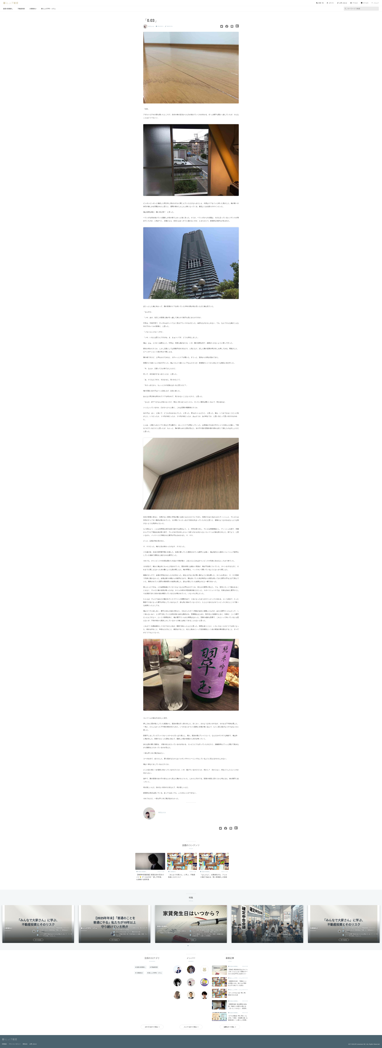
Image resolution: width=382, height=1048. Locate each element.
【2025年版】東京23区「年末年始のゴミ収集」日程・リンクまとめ (131, 935)
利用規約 (4, 1044)
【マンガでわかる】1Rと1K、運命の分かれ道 (128, 932)
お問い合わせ (33, 1044)
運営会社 (25, 1044)
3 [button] (191, 945)
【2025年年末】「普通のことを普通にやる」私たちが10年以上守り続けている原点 (131, 928)
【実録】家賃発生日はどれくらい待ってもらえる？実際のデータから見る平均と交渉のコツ (208, 927)
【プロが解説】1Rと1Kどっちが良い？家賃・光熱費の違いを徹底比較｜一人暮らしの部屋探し (208, 935)
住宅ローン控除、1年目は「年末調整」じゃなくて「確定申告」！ (284, 927)
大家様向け (32, 8)
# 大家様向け (139, 973)
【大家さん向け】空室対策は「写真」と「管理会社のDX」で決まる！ (55, 931)
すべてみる (38, 940)
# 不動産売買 (154, 967)
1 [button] (188, 945)
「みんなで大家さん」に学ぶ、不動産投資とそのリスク (54, 928)
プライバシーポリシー (15, 1044)
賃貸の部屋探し (8, 8)
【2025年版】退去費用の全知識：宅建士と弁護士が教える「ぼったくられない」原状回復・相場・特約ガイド (208, 931)
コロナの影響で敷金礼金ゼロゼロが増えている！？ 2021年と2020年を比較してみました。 (55, 935)
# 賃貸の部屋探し (140, 967)
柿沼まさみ (151, 26)
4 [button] (193, 945)
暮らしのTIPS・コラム (48, 8)
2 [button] (190, 945)
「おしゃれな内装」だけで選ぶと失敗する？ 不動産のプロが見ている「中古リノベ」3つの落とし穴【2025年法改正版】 (285, 931)
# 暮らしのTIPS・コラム (154, 973)
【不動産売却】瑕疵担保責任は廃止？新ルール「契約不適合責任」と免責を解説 (285, 935)
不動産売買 (21, 8)
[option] (150, 867)
